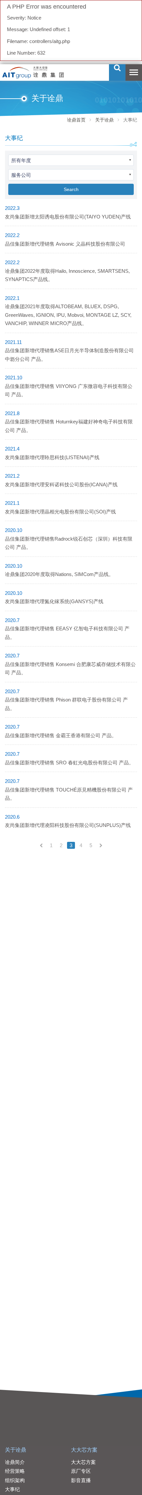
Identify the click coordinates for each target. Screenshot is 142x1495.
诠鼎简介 (15, 1462)
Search (71, 189)
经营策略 (15, 1471)
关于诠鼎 (104, 119)
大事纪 (12, 1489)
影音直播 (81, 1480)
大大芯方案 (84, 1450)
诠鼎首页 (76, 119)
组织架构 (15, 1480)
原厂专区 (81, 1471)
